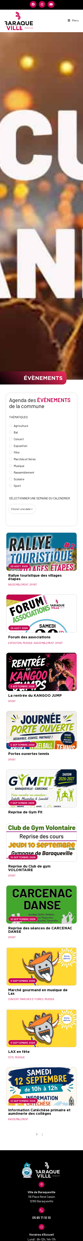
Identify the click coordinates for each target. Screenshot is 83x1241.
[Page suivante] (47, 1134)
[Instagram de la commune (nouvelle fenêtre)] (42, 4)
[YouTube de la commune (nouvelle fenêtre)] (50, 4)
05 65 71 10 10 (41, 1217)
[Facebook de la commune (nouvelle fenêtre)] (33, 4)
